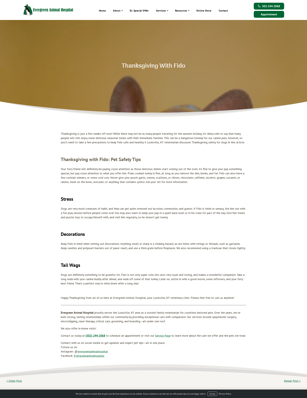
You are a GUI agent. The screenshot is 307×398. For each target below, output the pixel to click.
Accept (212, 394)
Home (102, 10)
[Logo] (48, 10)
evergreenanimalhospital (93, 351)
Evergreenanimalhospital (89, 356)
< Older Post (14, 381)
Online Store (203, 10)
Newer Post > (292, 381)
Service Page (163, 335)
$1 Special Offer (139, 10)
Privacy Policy (225, 394)
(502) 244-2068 (95, 335)
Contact (223, 10)
